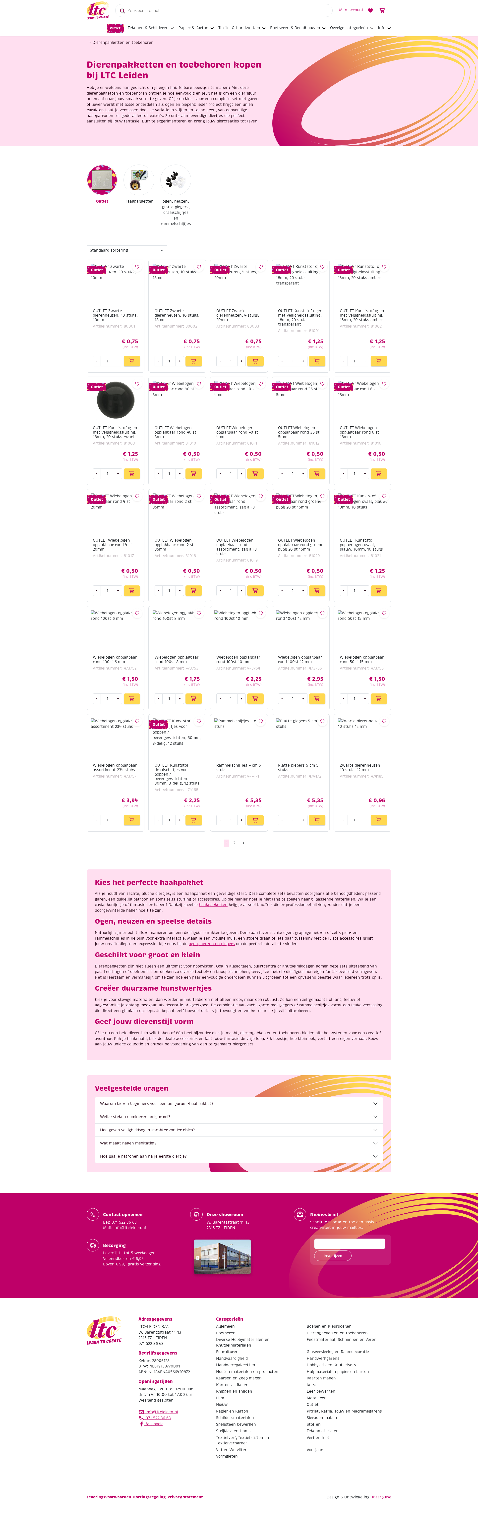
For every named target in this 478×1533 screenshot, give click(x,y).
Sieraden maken (322, 1418)
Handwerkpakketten (235, 1365)
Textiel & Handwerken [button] (239, 28)
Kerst (312, 1385)
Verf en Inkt (318, 1437)
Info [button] (381, 28)
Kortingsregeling (149, 1497)
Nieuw (222, 1405)
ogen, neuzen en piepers (212, 944)
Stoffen (314, 1424)
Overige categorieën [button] (349, 28)
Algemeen (225, 1326)
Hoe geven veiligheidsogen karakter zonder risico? (147, 1130)
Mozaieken (317, 1398)
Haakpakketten (139, 201)
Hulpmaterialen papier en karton (338, 1371)
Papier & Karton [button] (193, 28)
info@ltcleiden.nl (162, 1412)
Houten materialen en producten (247, 1371)
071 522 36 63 (157, 1418)
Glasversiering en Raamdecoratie (338, 1352)
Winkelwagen (382, 10)
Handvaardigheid (232, 1358)
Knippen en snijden (234, 1391)
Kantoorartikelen (232, 1385)
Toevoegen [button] (132, 361)
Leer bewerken (321, 1391)
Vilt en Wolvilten (231, 1450)
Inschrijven (333, 1255)
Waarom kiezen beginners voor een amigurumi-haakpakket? (156, 1103)
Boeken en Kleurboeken (329, 1326)
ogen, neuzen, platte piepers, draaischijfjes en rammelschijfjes (176, 212)
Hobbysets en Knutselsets (331, 1365)
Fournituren (227, 1352)
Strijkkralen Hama (233, 1431)
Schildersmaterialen (235, 1418)
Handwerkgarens (323, 1358)
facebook (153, 1424)
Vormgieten (227, 1456)
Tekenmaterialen (323, 1431)
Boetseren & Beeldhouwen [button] (295, 28)
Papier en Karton (232, 1411)
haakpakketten (213, 905)
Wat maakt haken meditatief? (128, 1143)
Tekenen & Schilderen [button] (148, 28)
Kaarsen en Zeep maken (239, 1378)
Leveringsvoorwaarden (109, 1497)
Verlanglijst (370, 10)
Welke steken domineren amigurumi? (135, 1117)
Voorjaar (315, 1450)
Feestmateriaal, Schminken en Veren (341, 1340)
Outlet (115, 28)
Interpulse (381, 1497)
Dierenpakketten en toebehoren (337, 1333)
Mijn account (351, 10)
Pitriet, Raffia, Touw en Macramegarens (344, 1411)
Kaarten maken (321, 1378)
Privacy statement (185, 1497)
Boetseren (226, 1333)
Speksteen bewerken (236, 1424)
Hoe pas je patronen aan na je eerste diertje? (143, 1156)
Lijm (220, 1398)
